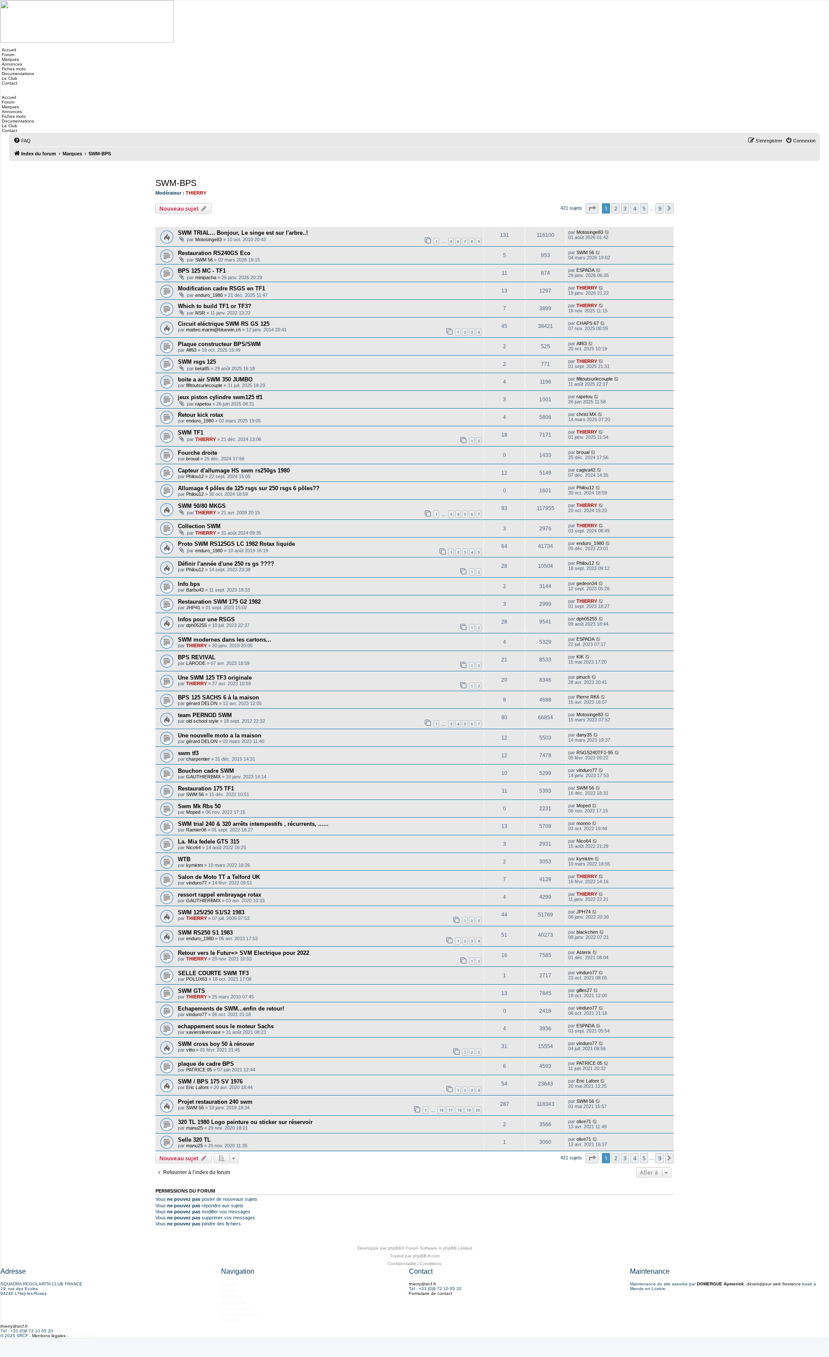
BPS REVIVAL (196, 657)
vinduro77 (586, 770)
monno (583, 823)
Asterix (583, 952)
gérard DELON (202, 703)
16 (441, 1110)
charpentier (198, 759)
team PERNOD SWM (205, 715)
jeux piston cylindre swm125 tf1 (220, 397)
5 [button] (643, 208)
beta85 (202, 368)
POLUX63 (196, 979)
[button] (591, 208)
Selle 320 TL (194, 1140)
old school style (202, 721)
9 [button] (659, 208)
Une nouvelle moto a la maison (219, 735)
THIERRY (196, 192)
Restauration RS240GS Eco (214, 253)
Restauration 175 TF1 (206, 788)
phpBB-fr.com (426, 1255)
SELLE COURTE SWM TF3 (213, 973)
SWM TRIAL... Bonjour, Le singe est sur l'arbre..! (243, 233)
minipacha (205, 277)
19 (468, 1110)
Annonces (11, 64)
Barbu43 (195, 589)
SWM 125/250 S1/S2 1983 (211, 912)
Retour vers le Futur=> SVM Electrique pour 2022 (243, 953)
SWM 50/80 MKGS (202, 506)
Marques (9, 59)
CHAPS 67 (587, 323)
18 (459, 1110)
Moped (193, 812)
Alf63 (191, 350)
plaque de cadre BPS (206, 1064)
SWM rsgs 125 (197, 362)
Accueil (8, 49)
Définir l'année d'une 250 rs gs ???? (226, 563)
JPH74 (583, 911)
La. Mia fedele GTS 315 (208, 841)
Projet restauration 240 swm (215, 1102)
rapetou (203, 403)
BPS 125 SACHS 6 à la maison (218, 697)
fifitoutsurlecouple (204, 385)
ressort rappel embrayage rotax (219, 894)
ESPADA (585, 270)
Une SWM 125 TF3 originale (215, 677)
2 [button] (615, 208)
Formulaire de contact (430, 1293)
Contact (8, 83)
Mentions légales (49, 1335)
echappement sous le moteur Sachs (226, 1026)
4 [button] (634, 208)
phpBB (395, 1248)
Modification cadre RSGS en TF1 (221, 288)
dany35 (584, 734)
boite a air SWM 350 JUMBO (215, 379)
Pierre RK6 (587, 696)
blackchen (587, 932)
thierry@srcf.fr (422, 1283)
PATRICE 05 (199, 1069)
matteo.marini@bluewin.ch (213, 329)
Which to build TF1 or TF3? (214, 306)
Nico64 (193, 847)
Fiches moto (13, 68)
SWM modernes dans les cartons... (224, 639)
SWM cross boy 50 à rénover (216, 1044)
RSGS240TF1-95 (594, 752)
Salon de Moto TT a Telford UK (219, 877)
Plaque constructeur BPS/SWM (219, 344)
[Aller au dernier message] (607, 232)
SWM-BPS (175, 183)
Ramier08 (196, 829)
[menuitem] (22, 140)
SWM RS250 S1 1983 (205, 932)
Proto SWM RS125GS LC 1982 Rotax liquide (236, 544)
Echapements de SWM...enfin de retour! (231, 1008)
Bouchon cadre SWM (206, 771)
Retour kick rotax (200, 415)
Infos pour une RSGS (206, 619)
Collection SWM (199, 526)
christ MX (586, 414)
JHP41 (193, 607)
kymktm (194, 865)
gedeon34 (586, 583)
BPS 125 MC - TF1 (202, 271)
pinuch (583, 677)
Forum (7, 54)
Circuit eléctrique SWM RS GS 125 (223, 324)
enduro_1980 (209, 295)
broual (192, 458)
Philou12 (195, 476)
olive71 (583, 1121)
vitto (190, 1049)
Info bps (189, 584)
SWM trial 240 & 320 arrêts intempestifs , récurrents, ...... (253, 824)
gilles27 (584, 990)
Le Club (8, 78)
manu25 (194, 1127)
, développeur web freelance (749, 1283)
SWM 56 (204, 259)
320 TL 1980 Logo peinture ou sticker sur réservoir (245, 1122)
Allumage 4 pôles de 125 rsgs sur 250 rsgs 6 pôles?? (249, 488)
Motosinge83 (208, 239)
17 (450, 1110)
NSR (200, 312)
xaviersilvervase (203, 1032)
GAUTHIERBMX (203, 776)
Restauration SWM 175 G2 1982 (219, 601)
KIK (580, 656)
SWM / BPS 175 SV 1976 (210, 1081)
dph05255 (196, 625)
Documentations (17, 73)
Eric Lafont (197, 1087)
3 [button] (624, 208)
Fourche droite (197, 453)
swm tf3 (188, 753)
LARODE (196, 663)
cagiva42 (585, 469)
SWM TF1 (190, 432)
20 (477, 1110)
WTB (184, 859)
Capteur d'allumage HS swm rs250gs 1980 (234, 470)
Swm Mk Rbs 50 (199, 806)
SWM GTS (191, 991)
